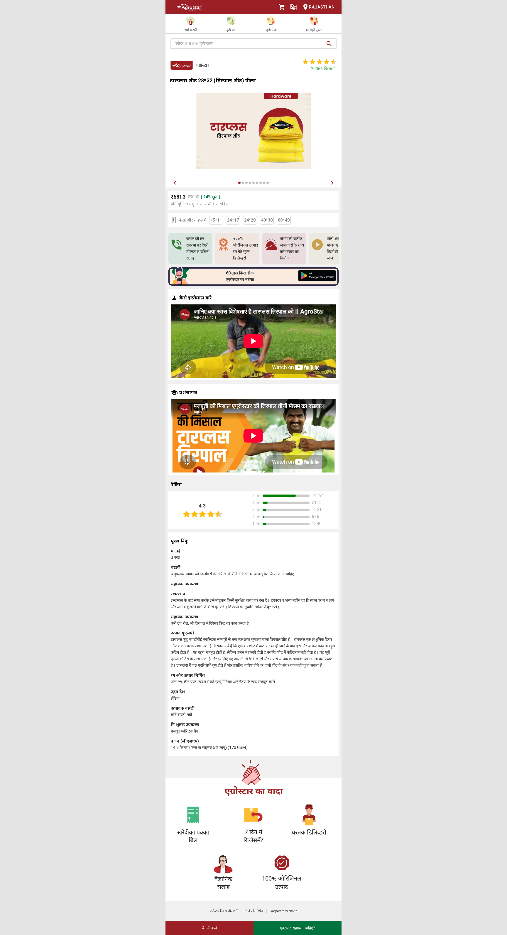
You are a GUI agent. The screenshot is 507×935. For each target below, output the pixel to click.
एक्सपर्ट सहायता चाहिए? (297, 928)
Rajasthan (321, 7)
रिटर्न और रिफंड (253, 911)
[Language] (294, 7)
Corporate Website (283, 911)
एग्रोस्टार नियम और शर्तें (224, 911)
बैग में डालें (209, 928)
